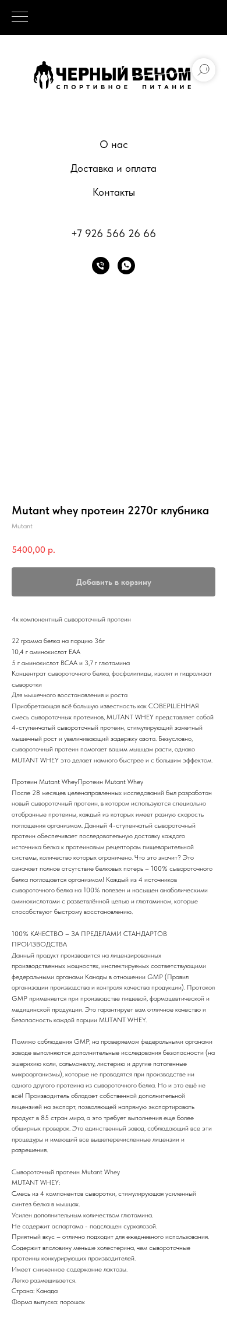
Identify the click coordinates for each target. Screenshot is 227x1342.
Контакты (114, 192)
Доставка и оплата (113, 168)
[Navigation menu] (20, 17)
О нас (114, 144)
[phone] (100, 265)
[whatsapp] (126, 265)
